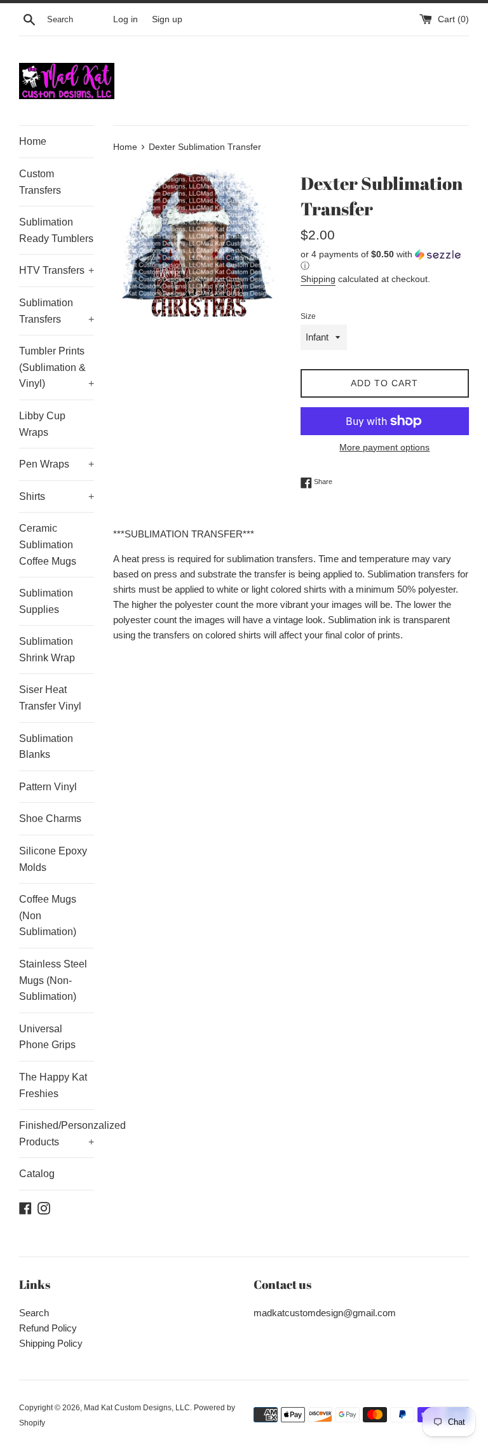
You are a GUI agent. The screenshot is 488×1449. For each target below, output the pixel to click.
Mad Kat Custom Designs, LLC (137, 1407)
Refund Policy (48, 1328)
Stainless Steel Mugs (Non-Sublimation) (53, 980)
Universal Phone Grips (47, 1037)
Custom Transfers (40, 182)
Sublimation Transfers (56, 311)
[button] (385, 260)
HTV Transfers (56, 270)
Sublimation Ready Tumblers (56, 230)
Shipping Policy (51, 1343)
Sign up (167, 19)
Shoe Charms (50, 818)
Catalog (37, 1173)
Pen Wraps (56, 464)
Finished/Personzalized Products (56, 1133)
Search (34, 1312)
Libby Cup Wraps (42, 424)
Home (32, 141)
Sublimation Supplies (46, 601)
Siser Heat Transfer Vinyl (50, 697)
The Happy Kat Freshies (53, 1085)
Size (308, 316)
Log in (125, 19)
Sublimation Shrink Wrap (47, 649)
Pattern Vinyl (48, 786)
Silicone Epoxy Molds (53, 859)
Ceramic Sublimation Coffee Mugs (47, 544)
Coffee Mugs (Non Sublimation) (47, 915)
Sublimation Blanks (46, 746)
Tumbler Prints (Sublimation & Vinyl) (56, 367)
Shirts (56, 496)
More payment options (384, 447)
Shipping (318, 279)
